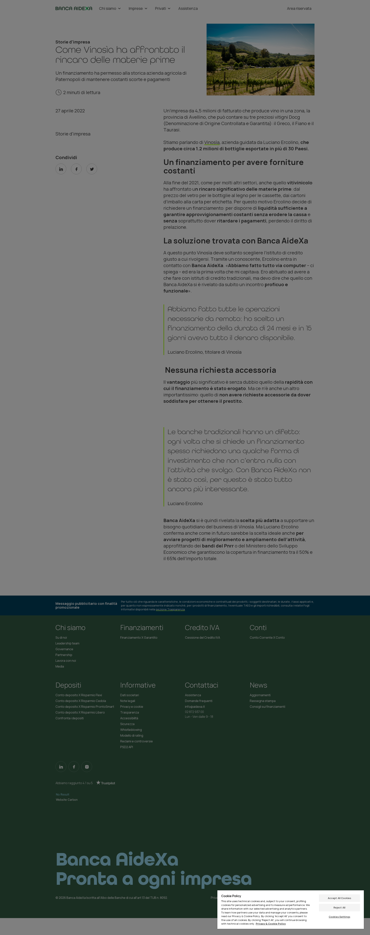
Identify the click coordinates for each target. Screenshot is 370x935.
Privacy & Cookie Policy (271, 923)
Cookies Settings (339, 916)
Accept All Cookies (339, 898)
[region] (290, 909)
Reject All (339, 907)
